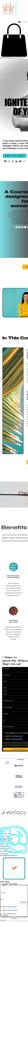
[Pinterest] (20, 161)
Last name (6, 675)
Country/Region (8, 707)
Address (6, 713)
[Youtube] (14, 893)
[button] (14, 40)
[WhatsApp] (13, 161)
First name (6, 668)
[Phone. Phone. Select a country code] (5, 691)
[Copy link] (24, 161)
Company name (8, 700)
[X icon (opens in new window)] (25, 227)
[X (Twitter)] (9, 161)
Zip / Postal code (8, 726)
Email (5, 681)
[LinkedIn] (16, 161)
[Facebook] (5, 161)
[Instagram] (19, 227)
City (4, 720)
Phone (5, 688)
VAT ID (5, 694)
